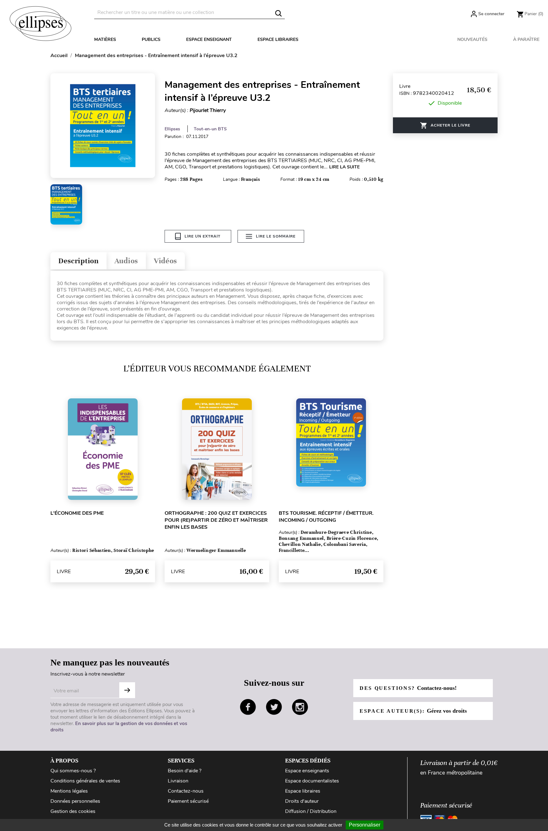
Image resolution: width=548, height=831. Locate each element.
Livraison (178, 780)
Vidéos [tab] (165, 260)
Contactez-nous (186, 791)
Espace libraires (278, 39)
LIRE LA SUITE (344, 167)
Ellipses (172, 129)
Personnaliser (364, 825)
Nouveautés (472, 39)
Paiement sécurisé (188, 801)
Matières (105, 39)
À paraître (526, 39)
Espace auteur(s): (413, 711)
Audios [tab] (126, 260)
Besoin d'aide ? (184, 770)
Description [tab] (78, 260)
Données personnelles (75, 801)
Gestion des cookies (72, 811)
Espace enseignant (209, 39)
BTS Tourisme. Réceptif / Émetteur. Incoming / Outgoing (326, 517)
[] (278, 13)
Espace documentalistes (312, 780)
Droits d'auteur (302, 801)
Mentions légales (69, 791)
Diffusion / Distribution (310, 811)
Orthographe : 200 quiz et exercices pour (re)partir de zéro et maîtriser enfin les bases (216, 520)
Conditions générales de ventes (85, 780)
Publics (151, 39)
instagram (300, 707)
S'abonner (127, 690)
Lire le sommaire (276, 236)
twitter (274, 707)
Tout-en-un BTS (210, 129)
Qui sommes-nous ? (73, 770)
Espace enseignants (307, 770)
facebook (248, 707)
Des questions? (408, 688)
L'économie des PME (77, 513)
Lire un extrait (202, 236)
